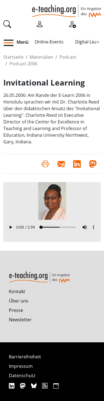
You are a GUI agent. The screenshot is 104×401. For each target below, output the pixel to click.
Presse (16, 310)
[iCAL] (56, 385)
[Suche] (7, 24)
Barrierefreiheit (25, 357)
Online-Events (49, 42)
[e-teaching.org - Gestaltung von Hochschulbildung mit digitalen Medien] (66, 8)
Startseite (13, 57)
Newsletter (20, 320)
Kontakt (17, 291)
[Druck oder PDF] (45, 164)
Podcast (67, 57)
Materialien (41, 57)
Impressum (21, 366)
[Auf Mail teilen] (61, 164)
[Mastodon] (23, 385)
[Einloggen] (40, 24)
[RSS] (45, 385)
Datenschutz (22, 375)
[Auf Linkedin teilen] (77, 164)
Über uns (18, 301)
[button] (10, 43)
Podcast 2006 (23, 64)
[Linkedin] (12, 385)
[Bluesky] (34, 385)
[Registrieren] (72, 24)
